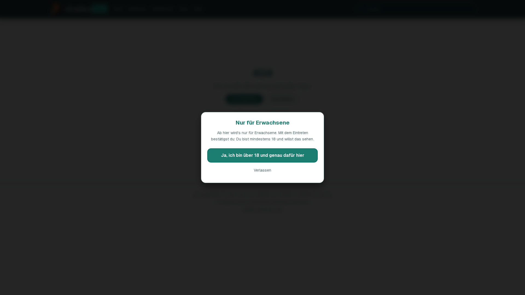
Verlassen (262, 170)
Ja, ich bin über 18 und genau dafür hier (262, 155)
